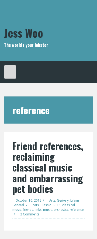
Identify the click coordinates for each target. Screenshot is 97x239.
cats (36, 205)
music (47, 210)
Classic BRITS (50, 205)
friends (28, 210)
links (38, 210)
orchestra (61, 210)
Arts (52, 200)
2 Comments (29, 214)
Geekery (63, 200)
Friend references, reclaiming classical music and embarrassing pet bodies (47, 167)
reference (77, 210)
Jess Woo (23, 33)
